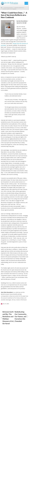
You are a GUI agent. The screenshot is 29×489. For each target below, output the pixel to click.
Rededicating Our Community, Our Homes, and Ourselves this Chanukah (21, 316)
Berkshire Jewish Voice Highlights (9, 9)
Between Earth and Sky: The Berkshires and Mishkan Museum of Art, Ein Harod (8, 317)
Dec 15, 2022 (6, 303)
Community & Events (8, 7)
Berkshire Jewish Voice (19, 7)
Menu (26, 3)
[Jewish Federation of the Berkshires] (9, 4)
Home (1, 7)
